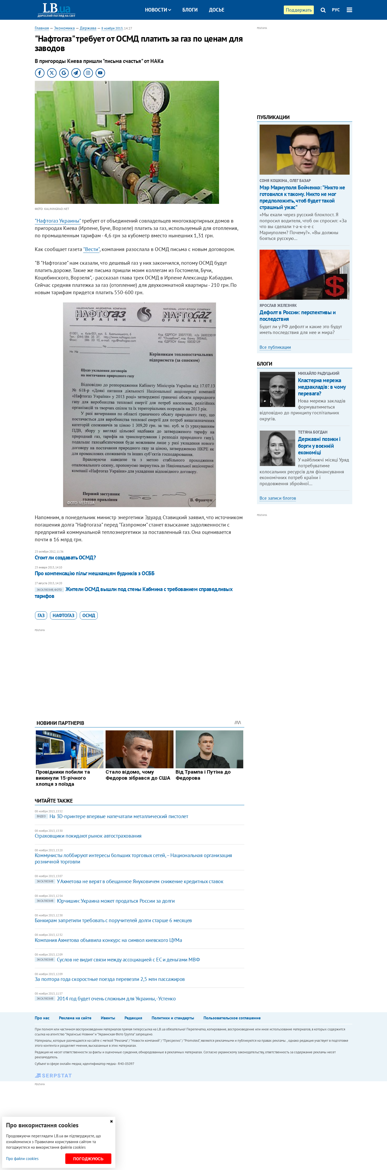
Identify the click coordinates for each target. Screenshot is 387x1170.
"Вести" (91, 249)
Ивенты (108, 1017)
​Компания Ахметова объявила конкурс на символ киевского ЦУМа (108, 940)
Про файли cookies (22, 1158)
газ (41, 615)
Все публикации (275, 347)
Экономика (64, 28)
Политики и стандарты (173, 1017)
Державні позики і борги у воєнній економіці (319, 445)
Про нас (42, 1017)
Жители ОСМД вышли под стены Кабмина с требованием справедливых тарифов (133, 592)
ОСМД (88, 615)
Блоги (190, 10)
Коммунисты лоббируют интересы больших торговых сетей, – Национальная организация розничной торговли (133, 858)
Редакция (133, 1017)
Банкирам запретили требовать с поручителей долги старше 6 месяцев (113, 920)
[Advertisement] (139, 670)
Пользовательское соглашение (232, 1017)
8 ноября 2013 (112, 28)
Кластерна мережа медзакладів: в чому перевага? (322, 387)
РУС (336, 10)
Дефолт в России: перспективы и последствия (297, 315)
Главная (42, 28)
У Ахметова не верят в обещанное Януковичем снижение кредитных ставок (130, 881)
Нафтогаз (63, 615)
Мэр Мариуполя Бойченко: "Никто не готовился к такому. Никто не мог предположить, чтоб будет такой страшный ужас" (302, 197)
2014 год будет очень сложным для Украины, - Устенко (106, 998)
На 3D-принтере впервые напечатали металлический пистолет (112, 816)
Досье (216, 10)
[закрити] (111, 1121)
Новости (156, 10)
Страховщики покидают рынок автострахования (88, 835)
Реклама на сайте (75, 1017)
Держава (88, 28)
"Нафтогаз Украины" (58, 220)
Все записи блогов (278, 498)
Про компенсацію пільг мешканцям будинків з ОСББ (94, 573)
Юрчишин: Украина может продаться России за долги (106, 900)
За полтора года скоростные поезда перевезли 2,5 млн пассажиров (110, 979)
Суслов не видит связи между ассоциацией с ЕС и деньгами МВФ (118, 959)
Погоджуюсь (88, 1159)
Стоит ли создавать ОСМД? (65, 557)
